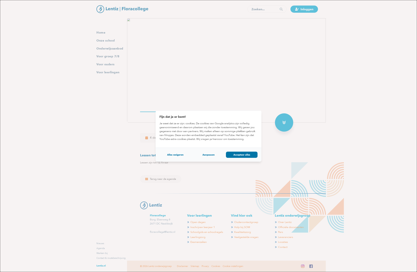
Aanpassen (208, 154)
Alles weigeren (175, 154)
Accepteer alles (241, 154)
